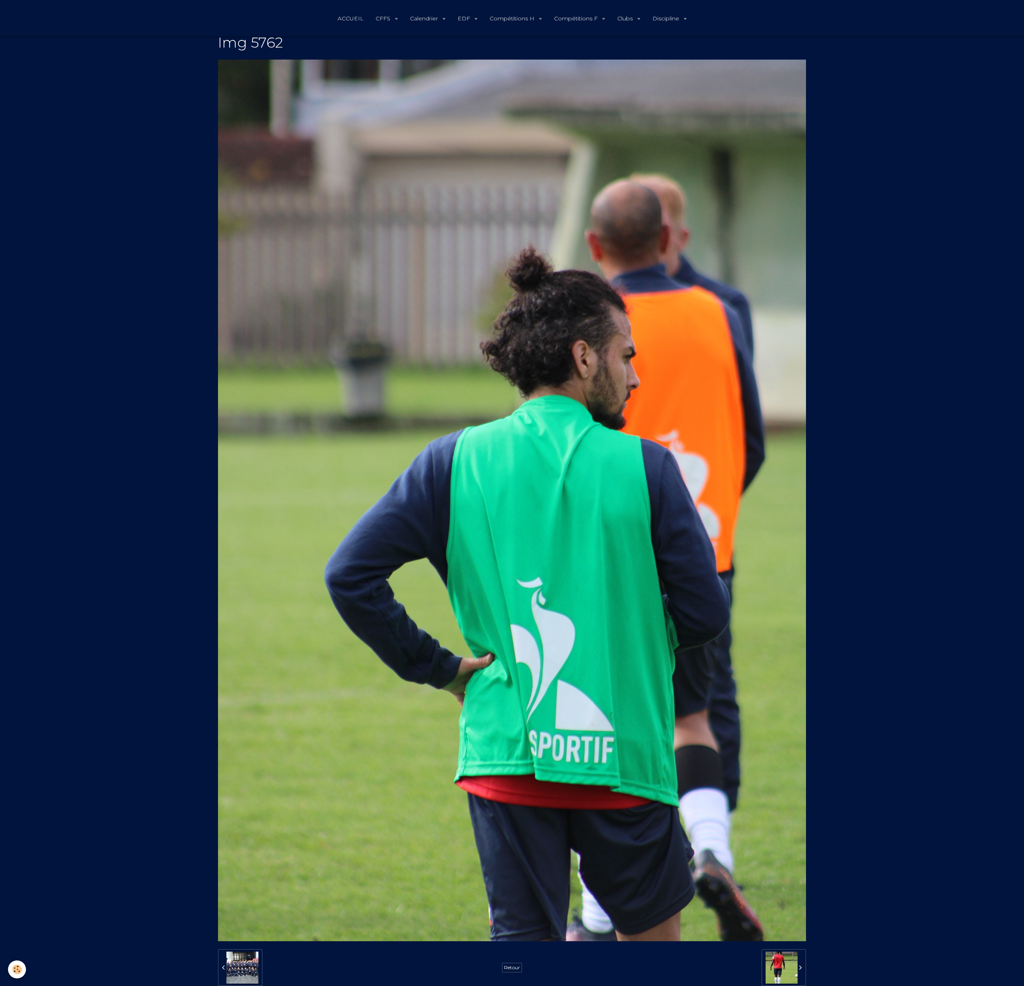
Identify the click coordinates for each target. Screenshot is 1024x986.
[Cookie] (17, 969)
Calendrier (425, 18)
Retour (512, 967)
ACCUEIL (351, 18)
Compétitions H (513, 18)
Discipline (666, 18)
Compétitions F (576, 18)
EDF (465, 18)
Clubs (625, 18)
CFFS (384, 18)
